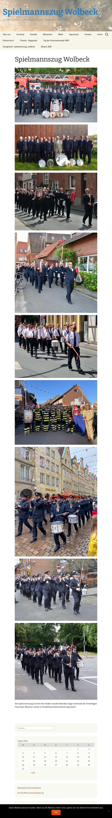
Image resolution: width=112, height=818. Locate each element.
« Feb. (32, 772)
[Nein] (108, 811)
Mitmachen (47, 34)
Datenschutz (8, 40)
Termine (87, 34)
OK (56, 812)
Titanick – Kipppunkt (28, 40)
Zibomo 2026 (46, 46)
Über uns (7, 34)
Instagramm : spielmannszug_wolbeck (19, 46)
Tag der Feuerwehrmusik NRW (56, 40)
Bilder (60, 34)
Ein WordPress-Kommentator (29, 793)
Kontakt (33, 34)
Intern (100, 34)
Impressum (74, 34)
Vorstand (20, 34)
